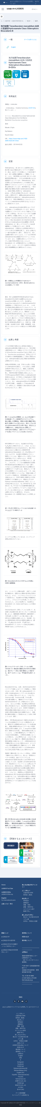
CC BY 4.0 (31, 108)
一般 (11, 39)
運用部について (27, 933)
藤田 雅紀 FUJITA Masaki (37, 21)
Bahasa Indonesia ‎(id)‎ (20, 1068)
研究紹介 (26, 900)
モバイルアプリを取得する (20, 1095)
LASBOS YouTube (7, 888)
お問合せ (20, 1053)
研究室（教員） (28, 895)
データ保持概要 (20, 1093)
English (20, 1055)
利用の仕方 (25, 937)
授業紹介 (26, 903)
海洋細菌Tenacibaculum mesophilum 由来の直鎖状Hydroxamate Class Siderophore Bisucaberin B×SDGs (20, 63)
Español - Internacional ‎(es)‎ (20, 1074)
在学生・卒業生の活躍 (30, 921)
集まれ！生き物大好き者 (31, 917)
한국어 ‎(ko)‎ (20, 1089)
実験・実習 (26, 905)
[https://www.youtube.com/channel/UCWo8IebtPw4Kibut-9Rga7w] (22, 1001)
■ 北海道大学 (5, 937)
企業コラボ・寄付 (7, 904)
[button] (5, 2)
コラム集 (26, 919)
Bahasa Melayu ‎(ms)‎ (20, 1070)
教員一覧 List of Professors (30, 21)
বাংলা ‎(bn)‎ (20, 1087)
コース (1, 21)
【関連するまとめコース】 (21, 838)
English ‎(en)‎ (20, 1072)
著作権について (27, 940)
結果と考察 (14, 339)
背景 (11, 161)
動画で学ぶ (26, 911)
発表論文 (13, 96)
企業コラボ (20, 1043)
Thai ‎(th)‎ (20, 1077)
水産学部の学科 (28, 892)
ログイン (37, 2)
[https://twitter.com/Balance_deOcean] (14, 1001)
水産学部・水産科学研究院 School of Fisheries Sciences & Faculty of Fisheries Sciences (15, 21)
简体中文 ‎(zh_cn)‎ (20, 1085)
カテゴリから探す (29, 909)
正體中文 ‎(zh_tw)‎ (20, 1081)
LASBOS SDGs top (7, 894)
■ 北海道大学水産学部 (8, 940)
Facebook (21, 1064)
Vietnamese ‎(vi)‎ (20, 1079)
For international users (8, 900)
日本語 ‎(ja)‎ (20, 1066)
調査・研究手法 (28, 907)
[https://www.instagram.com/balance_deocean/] (26, 1001)
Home (3, 885)
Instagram (20, 1062)
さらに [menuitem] (34, 9)
